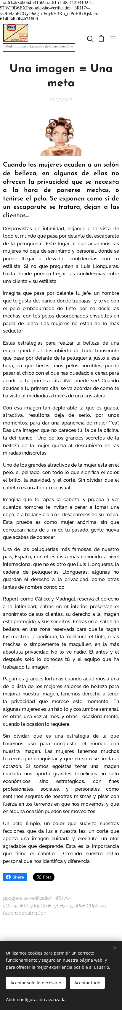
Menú (113, 39)
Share (18, 877)
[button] (89, 38)
